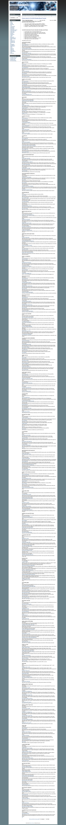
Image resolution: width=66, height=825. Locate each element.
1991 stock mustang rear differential (28, 565)
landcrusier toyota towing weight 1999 (28, 586)
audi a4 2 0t (24, 64)
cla (31, 818)
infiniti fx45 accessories (26, 219)
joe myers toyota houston (26, 445)
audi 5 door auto (25, 269)
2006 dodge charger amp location (28, 650)
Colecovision (12, 26)
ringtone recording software (27, 751)
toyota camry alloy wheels (26, 90)
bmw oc (23, 426)
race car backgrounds (26, 397)
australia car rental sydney (26, 177)
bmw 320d (24, 179)
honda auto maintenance (26, 366)
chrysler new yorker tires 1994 (27, 378)
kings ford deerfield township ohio (28, 464)
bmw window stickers (25, 347)
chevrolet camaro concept (26, 494)
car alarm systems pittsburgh (27, 326)
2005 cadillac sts (25, 149)
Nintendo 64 (12, 40)
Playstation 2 (12, 45)
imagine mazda (24, 107)
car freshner (24, 195)
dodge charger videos (26, 647)
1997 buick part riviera (26, 592)
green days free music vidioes (27, 780)
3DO (11, 21)
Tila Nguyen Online (13, 58)
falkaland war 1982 (25, 538)
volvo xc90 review (25, 369)
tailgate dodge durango (26, 87)
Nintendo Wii (12, 42)
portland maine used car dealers (27, 186)
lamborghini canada (25, 608)
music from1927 (25, 754)
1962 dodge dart (25, 461)
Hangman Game (12, 59)
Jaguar (11, 35)
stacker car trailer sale (26, 55)
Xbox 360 (12, 53)
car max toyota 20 (25, 67)
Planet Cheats (14, 5)
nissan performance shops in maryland (29, 145)
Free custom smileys (13, 60)
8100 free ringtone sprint (26, 791)
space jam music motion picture (27, 757)
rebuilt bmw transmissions (26, 262)
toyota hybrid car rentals (26, 168)
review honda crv (25, 118)
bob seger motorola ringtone (27, 766)
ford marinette (24, 73)
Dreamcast (12, 27)
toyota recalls (24, 110)
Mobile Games (12, 38)
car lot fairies (24, 352)
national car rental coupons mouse (28, 214)
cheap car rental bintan (26, 458)
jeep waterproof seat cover (26, 408)
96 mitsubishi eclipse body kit (27, 189)
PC (10, 43)
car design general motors (26, 282)
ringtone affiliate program (26, 771)
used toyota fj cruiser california (27, 161)
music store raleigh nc (26, 798)
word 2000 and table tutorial (27, 532)
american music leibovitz (26, 731)
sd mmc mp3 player (25, 802)
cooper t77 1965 (25, 561)
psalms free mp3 (25, 794)
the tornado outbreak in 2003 (27, 550)
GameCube (12, 32)
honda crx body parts (25, 237)
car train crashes (25, 437)
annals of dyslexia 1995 (26, 542)
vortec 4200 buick (25, 374)
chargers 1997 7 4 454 (26, 667)
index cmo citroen (25, 658)
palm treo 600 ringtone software (27, 806)
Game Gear (12, 31)
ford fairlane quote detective (27, 205)
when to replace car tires (26, 330)
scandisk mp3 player (25, 735)
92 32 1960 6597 (25, 595)
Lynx (11, 36)
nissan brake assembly (26, 158)
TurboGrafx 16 (12, 51)
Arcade (11, 23)
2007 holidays (24, 520)
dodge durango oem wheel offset (28, 100)
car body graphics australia (26, 48)
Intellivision (12, 34)
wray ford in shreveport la (26, 226)
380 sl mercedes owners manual (27, 317)
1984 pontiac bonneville (26, 641)
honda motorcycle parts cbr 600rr (28, 487)
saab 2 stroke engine (25, 129)
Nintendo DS (12, 41)
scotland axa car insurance (26, 266)
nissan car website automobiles (27, 292)
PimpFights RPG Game (13, 57)
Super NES (12, 50)
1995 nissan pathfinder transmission (28, 629)
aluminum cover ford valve (26, 53)
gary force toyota (25, 208)
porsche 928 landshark (26, 142)
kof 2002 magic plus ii (26, 670)
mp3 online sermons (25, 813)
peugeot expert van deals (26, 506)
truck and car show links (26, 435)
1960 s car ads (24, 660)
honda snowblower (25, 363)
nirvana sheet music (25, 760)
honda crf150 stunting (26, 411)
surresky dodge (24, 170)
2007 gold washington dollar (27, 545)
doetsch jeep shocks (25, 105)
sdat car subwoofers (25, 474)
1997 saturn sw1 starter (26, 633)
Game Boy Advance (13, 29)
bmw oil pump (24, 288)
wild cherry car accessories (26, 604)
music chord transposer (26, 784)
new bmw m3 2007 (25, 360)
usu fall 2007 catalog (25, 589)
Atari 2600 (12, 24)
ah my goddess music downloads (28, 775)
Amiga (11, 22)
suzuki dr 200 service (25, 340)
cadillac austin (24, 423)
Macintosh (12, 37)
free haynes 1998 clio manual (27, 698)
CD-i (11, 25)
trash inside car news (25, 76)
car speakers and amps (26, 469)
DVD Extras (12, 28)
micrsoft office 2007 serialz (26, 702)
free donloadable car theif (26, 478)
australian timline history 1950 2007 (28, 624)
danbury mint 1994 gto (26, 681)
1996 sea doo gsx (25, 524)
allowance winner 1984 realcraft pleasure (29, 637)
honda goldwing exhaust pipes (27, 498)
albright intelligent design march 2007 (28, 574)
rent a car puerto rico (25, 71)
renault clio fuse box (25, 618)
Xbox (11, 52)
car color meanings (25, 611)
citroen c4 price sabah (26, 133)
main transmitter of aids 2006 (27, 715)
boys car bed (24, 182)
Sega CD (12, 49)
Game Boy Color (13, 30)
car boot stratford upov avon (27, 94)
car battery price (25, 349)
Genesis (11, 33)
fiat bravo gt (24, 428)
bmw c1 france (24, 483)
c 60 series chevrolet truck (26, 387)
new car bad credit (25, 197)
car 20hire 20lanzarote (26, 164)
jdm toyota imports (25, 81)
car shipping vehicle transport (27, 509)
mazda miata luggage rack (26, 273)
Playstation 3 (12, 46)
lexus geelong (24, 420)
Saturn (11, 47)
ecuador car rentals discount (27, 230)
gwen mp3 (24, 741)
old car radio (24, 357)
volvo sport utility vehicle (26, 655)
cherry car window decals (26, 391)
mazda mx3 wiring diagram (26, 59)
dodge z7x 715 (24, 113)
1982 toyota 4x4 (25, 278)
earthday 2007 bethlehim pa (27, 691)
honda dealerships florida (26, 344)
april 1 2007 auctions (25, 597)
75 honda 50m (24, 84)
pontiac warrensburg (25, 125)
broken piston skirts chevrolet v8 (27, 252)
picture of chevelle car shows (27, 245)
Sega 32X (12, 48)
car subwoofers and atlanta (26, 334)
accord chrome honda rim (26, 418)
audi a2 (23, 447)
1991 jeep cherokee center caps (27, 554)
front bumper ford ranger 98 (27, 441)
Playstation (12, 44)
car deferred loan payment (26, 321)
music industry (24, 728)
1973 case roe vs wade (26, 687)
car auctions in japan (25, 502)
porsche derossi (25, 404)
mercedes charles (25, 249)
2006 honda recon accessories (27, 527)
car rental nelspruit (25, 201)
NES (11, 39)
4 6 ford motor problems (26, 122)
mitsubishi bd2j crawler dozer (27, 285)
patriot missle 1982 (25, 673)
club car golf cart (25, 138)
